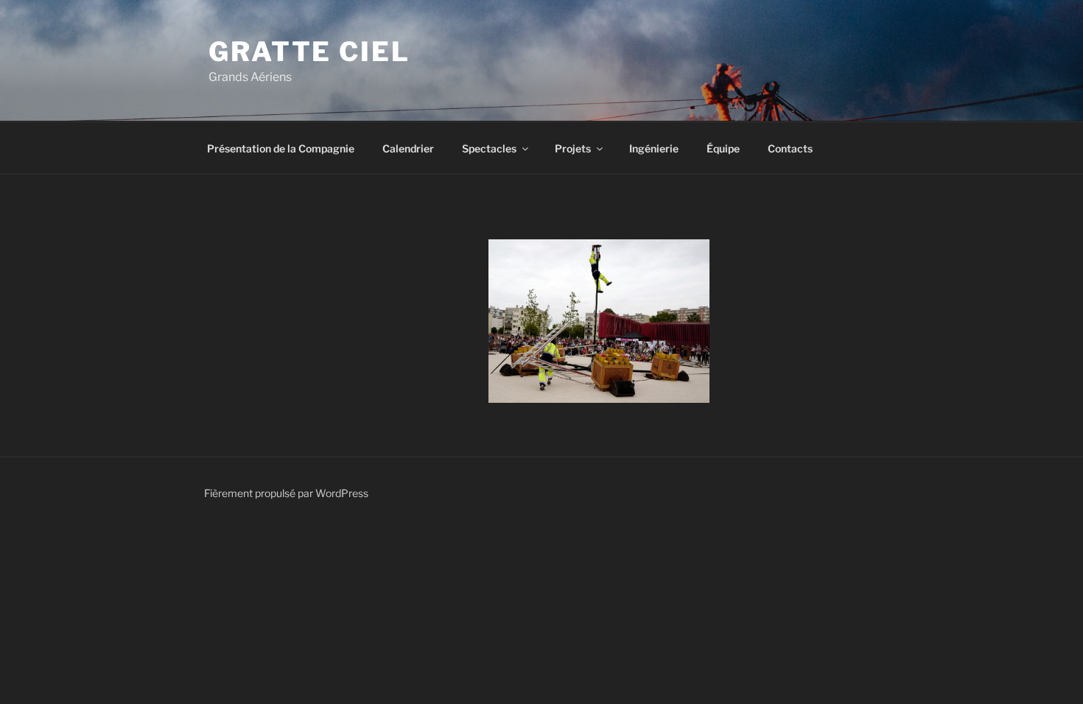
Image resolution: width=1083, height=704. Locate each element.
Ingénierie (654, 148)
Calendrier (408, 148)
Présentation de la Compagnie (280, 148)
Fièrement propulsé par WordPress (286, 493)
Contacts (790, 148)
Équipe (723, 148)
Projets (573, 148)
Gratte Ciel (309, 51)
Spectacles (489, 148)
